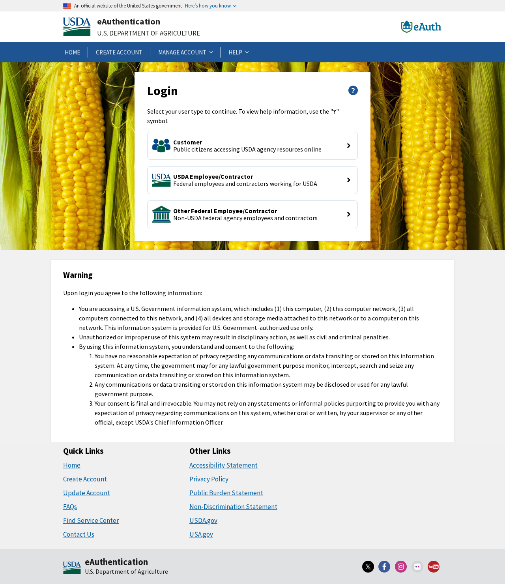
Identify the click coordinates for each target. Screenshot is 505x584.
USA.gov (201, 534)
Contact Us (78, 534)
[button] (252, 146)
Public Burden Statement (226, 493)
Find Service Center (91, 520)
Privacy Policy (208, 479)
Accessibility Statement (223, 465)
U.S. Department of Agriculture (148, 33)
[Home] (72, 568)
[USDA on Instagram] (401, 566)
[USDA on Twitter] (368, 566)
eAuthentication (128, 21)
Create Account (85, 479)
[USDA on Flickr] (417, 566)
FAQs (70, 506)
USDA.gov (203, 520)
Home (71, 465)
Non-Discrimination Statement (233, 506)
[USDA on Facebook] (384, 566)
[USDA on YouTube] (433, 566)
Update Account (86, 493)
